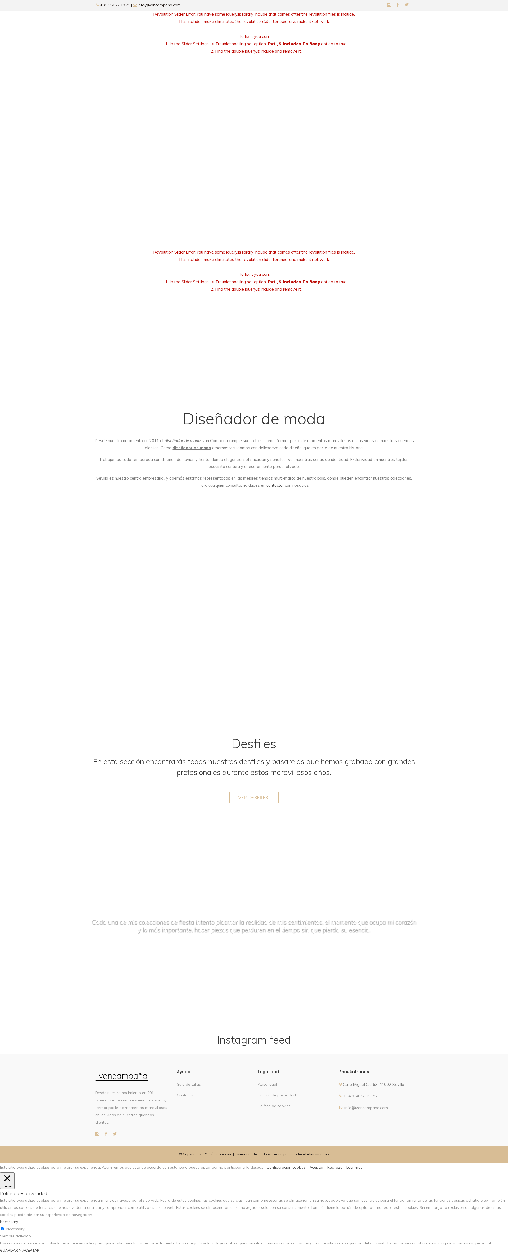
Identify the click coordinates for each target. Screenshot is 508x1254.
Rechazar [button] (335, 1167)
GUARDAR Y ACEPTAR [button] (19, 1250)
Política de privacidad (277, 1095)
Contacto (185, 1095)
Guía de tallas (189, 1084)
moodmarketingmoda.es (309, 1154)
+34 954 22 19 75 (114, 5)
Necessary (15, 1229)
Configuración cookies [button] (286, 1167)
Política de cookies (274, 1106)
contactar (275, 485)
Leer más (354, 1167)
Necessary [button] (9, 1221)
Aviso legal (267, 1084)
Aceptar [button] (317, 1167)
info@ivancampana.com (159, 5)
